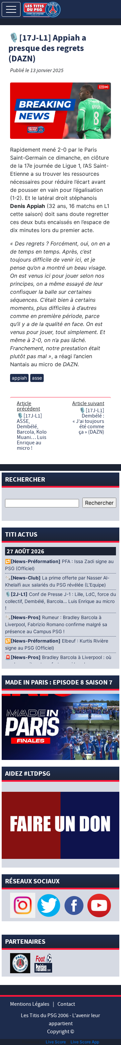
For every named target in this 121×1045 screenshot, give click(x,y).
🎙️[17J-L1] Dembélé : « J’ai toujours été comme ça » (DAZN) (88, 421)
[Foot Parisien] (42, 962)
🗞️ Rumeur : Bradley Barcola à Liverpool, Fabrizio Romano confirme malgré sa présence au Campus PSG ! (56, 624)
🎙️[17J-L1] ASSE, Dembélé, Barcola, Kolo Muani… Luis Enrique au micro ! (32, 431)
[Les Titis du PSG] (41, 9)
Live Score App (85, 1041)
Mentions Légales (29, 1004)
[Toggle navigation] (11, 9)
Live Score (56, 1041)
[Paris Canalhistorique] (21, 962)
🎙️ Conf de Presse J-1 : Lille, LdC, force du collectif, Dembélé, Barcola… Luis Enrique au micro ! (60, 601)
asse (37, 378)
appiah (19, 378)
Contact (66, 1004)
